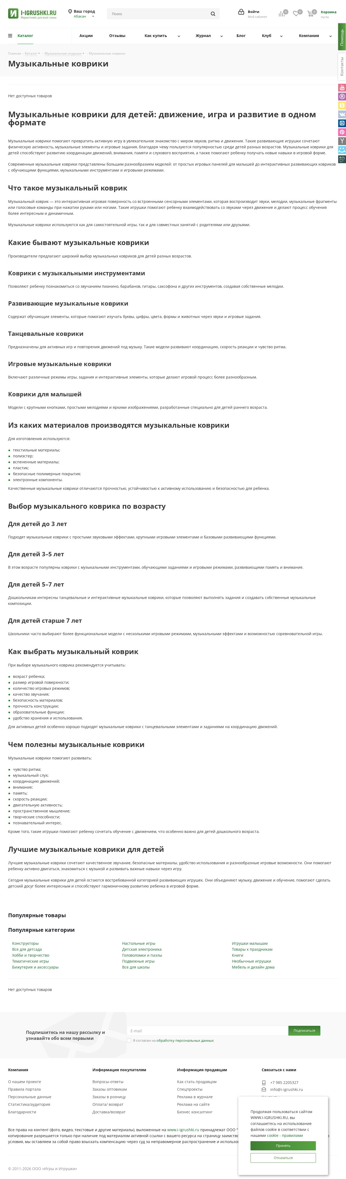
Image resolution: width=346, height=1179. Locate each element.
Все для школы (136, 967)
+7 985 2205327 (284, 1082)
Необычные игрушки (251, 961)
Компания (18, 1069)
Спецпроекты (189, 1089)
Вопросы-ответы (108, 1081)
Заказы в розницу (109, 1096)
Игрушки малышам (250, 943)
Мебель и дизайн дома (253, 967)
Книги (237, 955)
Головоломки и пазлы (142, 955)
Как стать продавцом (197, 1081)
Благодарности (22, 1111)
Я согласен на (173, 1040)
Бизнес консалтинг (194, 1111)
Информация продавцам (202, 1069)
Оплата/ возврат (108, 1104)
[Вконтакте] (342, 114)
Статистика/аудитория (29, 1104)
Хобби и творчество (30, 955)
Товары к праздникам (252, 949)
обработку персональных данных (185, 1040)
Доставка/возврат (109, 1111)
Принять (283, 1145)
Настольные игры (138, 943)
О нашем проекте (24, 1081)
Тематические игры (30, 961)
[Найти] (213, 13)
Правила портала (24, 1089)
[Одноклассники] (342, 105)
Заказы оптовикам (109, 1089)
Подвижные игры (138, 961)
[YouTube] (342, 88)
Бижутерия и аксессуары (35, 967)
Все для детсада (27, 949)
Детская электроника (142, 949)
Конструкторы (25, 943)
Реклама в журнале (195, 1096)
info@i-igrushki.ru (286, 1089)
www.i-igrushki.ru (183, 1129)
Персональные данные (29, 1096)
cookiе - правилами (285, 1135)
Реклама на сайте (193, 1104)
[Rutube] (342, 97)
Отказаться (283, 1157)
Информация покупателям (119, 1069)
